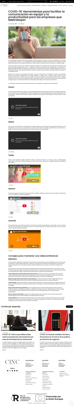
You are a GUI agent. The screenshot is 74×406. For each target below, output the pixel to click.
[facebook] (50, 1)
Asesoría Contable (45, 377)
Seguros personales (63, 373)
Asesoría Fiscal (45, 374)
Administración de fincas (52, 5)
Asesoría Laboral (45, 376)
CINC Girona (28, 376)
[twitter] (52, 1)
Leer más (4, 350)
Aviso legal (30, 403)
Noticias (60, 5)
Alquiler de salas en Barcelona (31, 377)
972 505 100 (61, 366)
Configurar (44, 403)
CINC (4, 5)
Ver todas (69, 306)
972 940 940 (45, 366)
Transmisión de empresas (47, 384)
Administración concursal (47, 382)
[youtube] (57, 1)
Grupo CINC (65, 5)
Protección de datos (46, 387)
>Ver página (11, 151)
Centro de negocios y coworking (31, 372)
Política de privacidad (37, 403)
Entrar (62, 1)
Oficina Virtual (28, 381)
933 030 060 (28, 366)
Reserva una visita (29, 384)
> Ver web (10, 185)
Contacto (70, 5)
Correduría (44, 5)
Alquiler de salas (29, 379)
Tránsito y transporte (46, 389)
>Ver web (10, 118)
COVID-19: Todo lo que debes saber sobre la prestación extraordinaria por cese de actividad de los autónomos (17, 336)
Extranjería (44, 385)
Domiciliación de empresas (31, 382)
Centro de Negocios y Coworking (24, 5)
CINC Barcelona (29, 374)
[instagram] (55, 1)
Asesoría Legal (45, 379)
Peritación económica (46, 381)
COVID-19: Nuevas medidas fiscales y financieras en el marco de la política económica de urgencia (55, 336)
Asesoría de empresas (36, 5)
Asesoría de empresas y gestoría (48, 372)
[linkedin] (53, 1)
